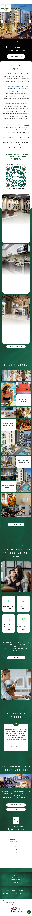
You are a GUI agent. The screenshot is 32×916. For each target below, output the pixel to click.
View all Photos (16, 524)
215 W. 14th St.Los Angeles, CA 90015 (16, 842)
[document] (16, 849)
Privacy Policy (18, 893)
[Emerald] (16, 849)
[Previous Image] (2, 21)
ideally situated (15, 86)
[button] (26, 2)
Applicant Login (20, 890)
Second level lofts (8, 137)
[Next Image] (30, 21)
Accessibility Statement (15, 896)
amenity (27, 125)
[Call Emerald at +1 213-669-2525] (29, 2)
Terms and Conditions (7, 893)
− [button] (2, 835)
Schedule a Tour (16, 56)
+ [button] (2, 833)
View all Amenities (16, 657)
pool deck (25, 127)
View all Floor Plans (16, 346)
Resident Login (11, 890)
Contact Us (16, 809)
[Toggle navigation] (3, 2)
